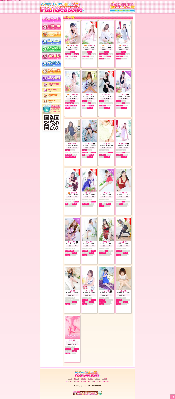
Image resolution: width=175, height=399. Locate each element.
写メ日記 (104, 379)
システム (97, 379)
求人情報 (83, 381)
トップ (70, 379)
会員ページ (106, 381)
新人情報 (90, 379)
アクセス (76, 381)
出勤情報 (83, 379)
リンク (99, 381)
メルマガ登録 (91, 381)
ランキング (69, 381)
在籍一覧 (76, 379)
